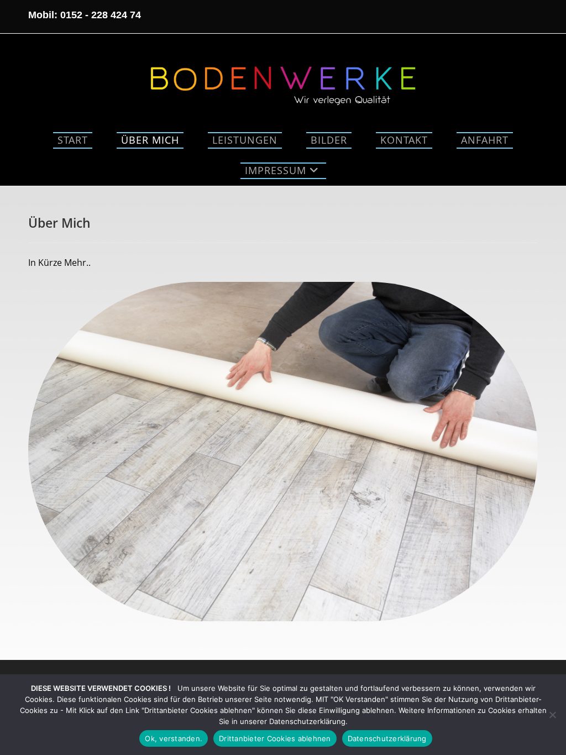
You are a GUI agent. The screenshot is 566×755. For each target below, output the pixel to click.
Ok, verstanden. (173, 738)
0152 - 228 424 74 (100, 14)
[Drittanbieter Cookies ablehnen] (552, 714)
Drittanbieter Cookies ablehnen (275, 738)
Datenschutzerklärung (387, 738)
